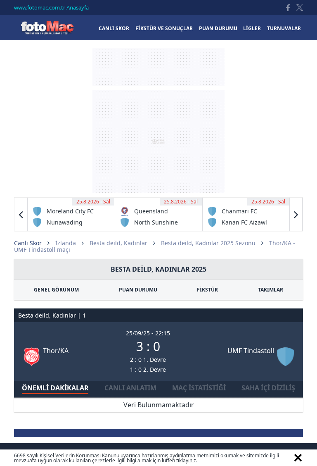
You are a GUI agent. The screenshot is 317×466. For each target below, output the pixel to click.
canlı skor (114, 28)
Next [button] (296, 214)
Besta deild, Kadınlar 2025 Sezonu (208, 243)
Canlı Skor (47, 27)
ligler (252, 28)
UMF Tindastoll (250, 350)
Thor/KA (56, 350)
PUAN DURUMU (138, 289)
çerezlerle (103, 460)
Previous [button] (21, 214)
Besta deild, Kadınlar (118, 243)
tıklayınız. (186, 460)
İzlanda (65, 243)
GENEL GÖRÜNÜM (56, 289)
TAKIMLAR (270, 289)
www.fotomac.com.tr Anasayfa (51, 7)
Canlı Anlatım (130, 387)
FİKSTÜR (207, 289)
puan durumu (218, 28)
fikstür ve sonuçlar (164, 28)
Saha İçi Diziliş (268, 387)
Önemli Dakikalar (55, 387)
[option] (71, 214)
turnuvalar (284, 28)
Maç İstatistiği (199, 387)
